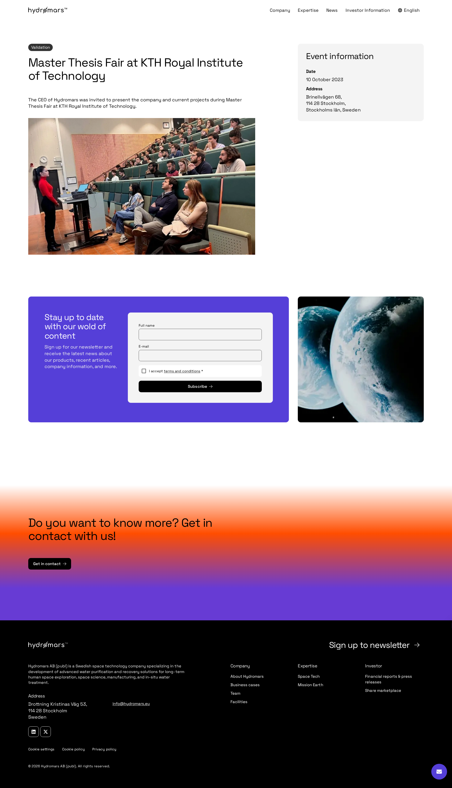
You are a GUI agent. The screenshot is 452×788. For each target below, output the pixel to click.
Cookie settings (43, 749)
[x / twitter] (45, 731)
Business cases (245, 684)
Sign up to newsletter (369, 645)
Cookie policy (73, 749)
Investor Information (368, 10)
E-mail (144, 346)
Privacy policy (104, 749)
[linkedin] (33, 731)
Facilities (238, 701)
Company (280, 10)
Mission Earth (310, 684)
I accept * (176, 371)
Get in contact (47, 563)
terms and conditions (182, 371)
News (332, 10)
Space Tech (309, 676)
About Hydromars (247, 676)
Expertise (308, 10)
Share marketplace (383, 690)
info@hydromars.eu (131, 703)
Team (235, 693)
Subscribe (197, 386)
